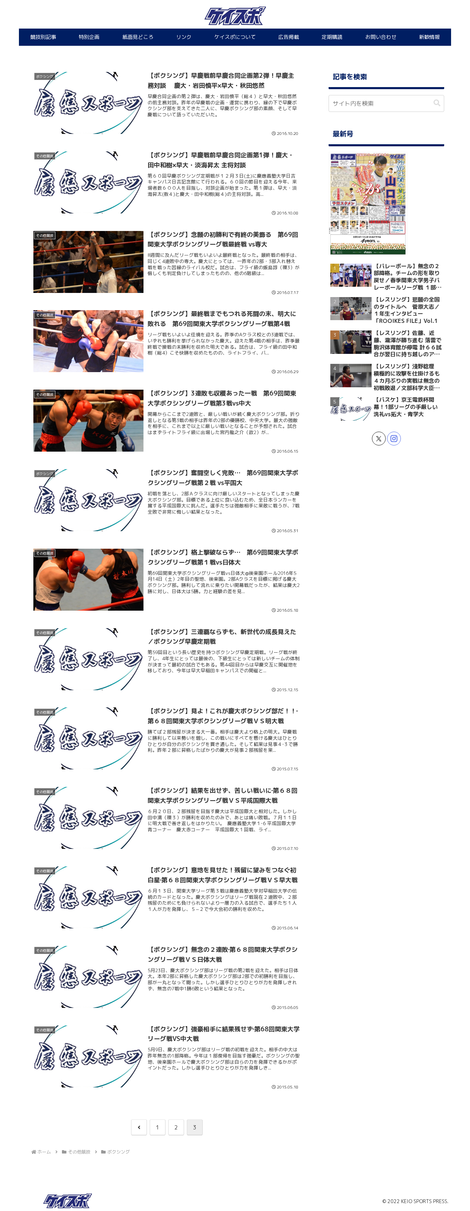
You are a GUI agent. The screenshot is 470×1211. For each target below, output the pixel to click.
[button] (437, 103)
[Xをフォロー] (379, 438)
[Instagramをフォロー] (394, 438)
